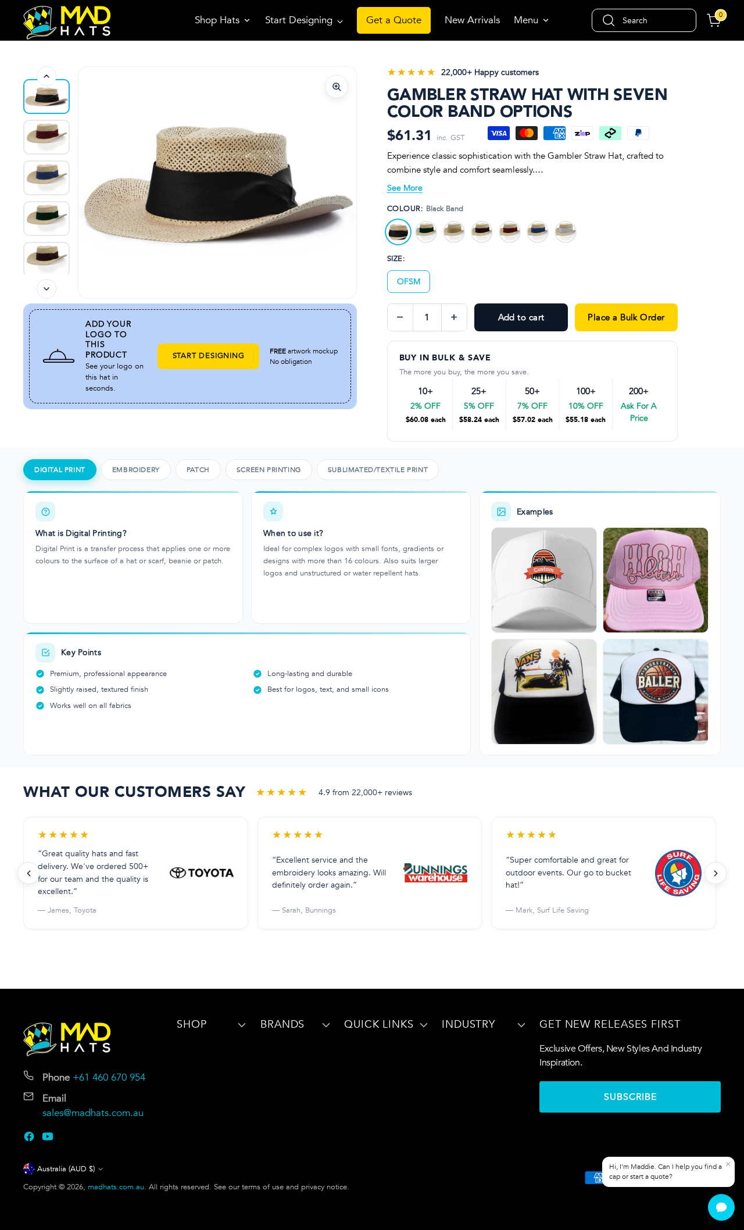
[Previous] (46, 76)
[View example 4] (656, 692)
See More (405, 188)
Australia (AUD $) (66, 1169)
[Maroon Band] (482, 232)
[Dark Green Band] (426, 232)
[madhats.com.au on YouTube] (49, 1139)
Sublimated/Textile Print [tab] (378, 469)
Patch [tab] (198, 469)
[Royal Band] (538, 232)
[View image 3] (46, 177)
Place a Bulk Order (626, 317)
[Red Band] (510, 232)
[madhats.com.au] (66, 23)
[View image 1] (46, 96)
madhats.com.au (116, 1187)
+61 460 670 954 (109, 1077)
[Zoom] (336, 86)
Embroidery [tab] (136, 469)
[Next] (46, 289)
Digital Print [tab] (59, 469)
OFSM (408, 281)
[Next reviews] (715, 873)
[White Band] (566, 232)
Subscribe (630, 1096)
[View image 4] (46, 218)
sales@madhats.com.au (93, 1113)
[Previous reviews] (28, 873)
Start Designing (209, 356)
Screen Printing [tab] (269, 469)
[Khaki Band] (454, 232)
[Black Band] (398, 232)
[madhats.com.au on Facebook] (30, 1139)
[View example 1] (544, 580)
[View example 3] (544, 692)
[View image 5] (46, 259)
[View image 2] (46, 137)
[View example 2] (656, 580)
